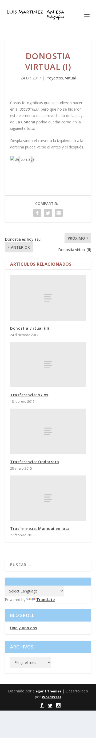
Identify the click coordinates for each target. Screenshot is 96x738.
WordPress (51, 697)
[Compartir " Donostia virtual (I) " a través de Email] (58, 213)
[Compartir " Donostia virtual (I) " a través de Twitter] (48, 213)
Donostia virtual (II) (29, 328)
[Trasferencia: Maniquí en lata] (48, 498)
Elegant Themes (47, 691)
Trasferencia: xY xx (29, 394)
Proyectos (54, 77)
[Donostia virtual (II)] (48, 297)
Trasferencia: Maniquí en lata (40, 528)
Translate (45, 599)
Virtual (70, 77)
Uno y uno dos (23, 627)
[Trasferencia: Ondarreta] (48, 431)
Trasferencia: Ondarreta (34, 461)
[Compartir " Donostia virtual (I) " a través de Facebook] (37, 213)
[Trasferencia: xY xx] (48, 364)
